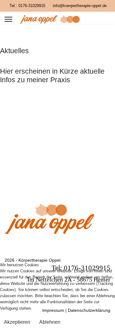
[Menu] (8, 19)
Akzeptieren (17, 322)
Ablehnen (49, 322)
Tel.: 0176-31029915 (27, 6)
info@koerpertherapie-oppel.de (80, 6)
